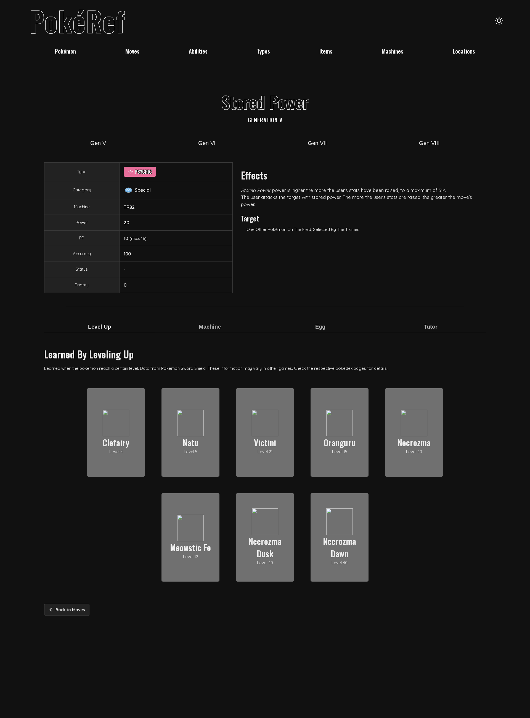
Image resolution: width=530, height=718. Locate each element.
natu (190, 442)
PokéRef (77, 20)
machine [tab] (210, 327)
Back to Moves (70, 609)
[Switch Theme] (499, 20)
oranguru (340, 442)
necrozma (414, 442)
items (325, 51)
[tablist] (265, 330)
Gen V (98, 143)
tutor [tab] (431, 327)
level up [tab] (99, 327)
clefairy (116, 442)
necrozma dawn (339, 547)
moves (132, 51)
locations (464, 51)
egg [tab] (320, 327)
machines (392, 51)
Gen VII (317, 143)
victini (265, 442)
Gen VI (207, 143)
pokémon (65, 51)
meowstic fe (190, 547)
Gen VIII (429, 143)
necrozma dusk (265, 547)
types (263, 51)
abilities (198, 51)
